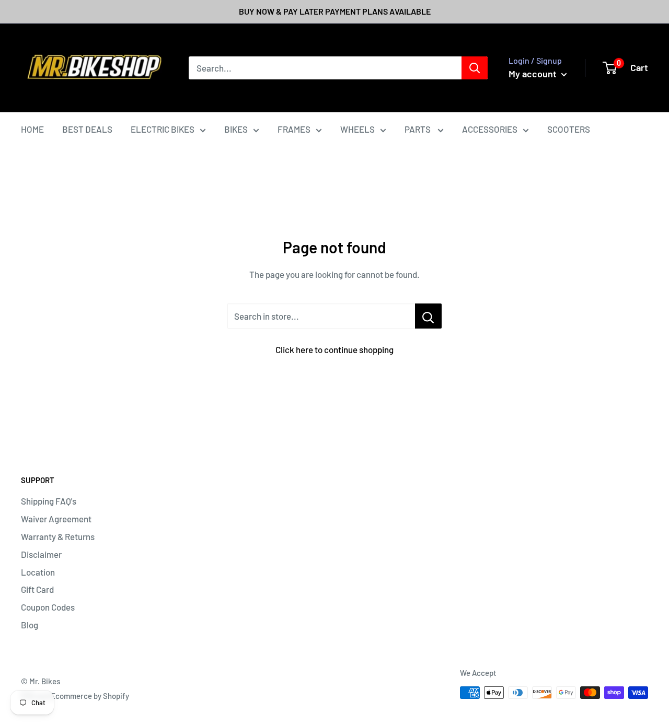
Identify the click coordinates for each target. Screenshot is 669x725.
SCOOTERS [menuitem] (568, 129)
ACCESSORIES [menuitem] (489, 129)
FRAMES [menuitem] (294, 129)
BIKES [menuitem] (236, 129)
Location (38, 572)
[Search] (475, 67)
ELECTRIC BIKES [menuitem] (162, 129)
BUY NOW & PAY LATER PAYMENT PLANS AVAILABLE (335, 11)
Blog (29, 624)
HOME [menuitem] (32, 129)
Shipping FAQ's (48, 501)
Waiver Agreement (56, 518)
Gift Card (37, 589)
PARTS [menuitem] (418, 129)
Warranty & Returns (58, 536)
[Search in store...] (428, 316)
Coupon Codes (48, 607)
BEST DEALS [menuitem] (87, 129)
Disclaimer (41, 554)
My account (534, 73)
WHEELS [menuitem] (357, 129)
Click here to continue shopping (334, 349)
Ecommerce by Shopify (90, 695)
